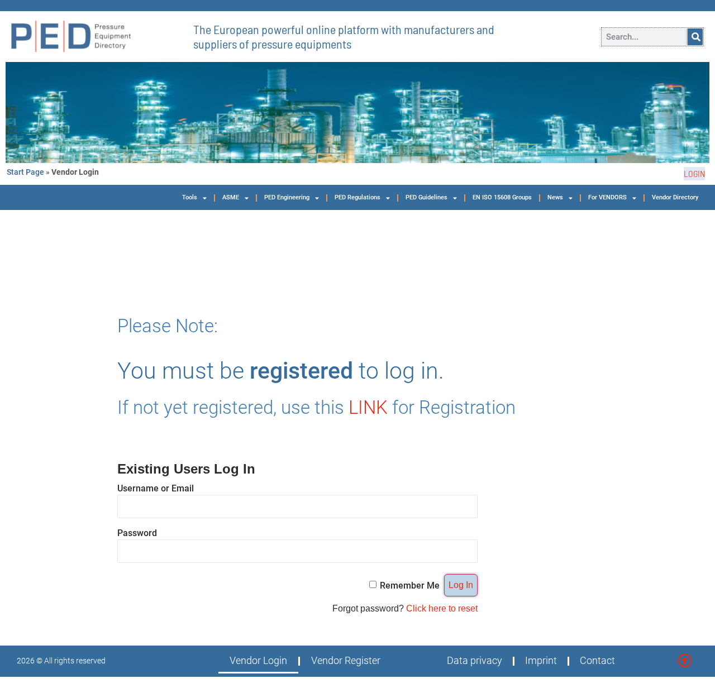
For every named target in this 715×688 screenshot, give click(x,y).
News (555, 197)
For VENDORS (607, 197)
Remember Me (410, 585)
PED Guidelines (426, 197)
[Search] (695, 36)
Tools (189, 197)
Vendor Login (258, 660)
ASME (230, 197)
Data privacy (474, 660)
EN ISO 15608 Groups (502, 197)
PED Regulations (357, 197)
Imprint (541, 660)
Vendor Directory (675, 197)
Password (137, 532)
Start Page (25, 172)
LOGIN (694, 173)
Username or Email (155, 487)
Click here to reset (442, 608)
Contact (597, 660)
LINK (368, 407)
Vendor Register (345, 660)
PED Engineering (286, 197)
